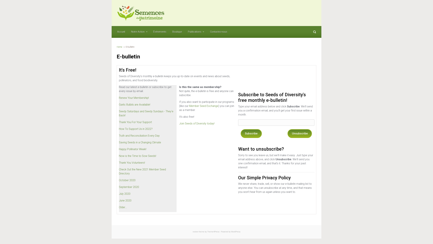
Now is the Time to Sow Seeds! (137, 156)
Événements (159, 31)
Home (119, 47)
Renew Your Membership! (134, 97)
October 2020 (127, 180)
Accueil (121, 31)
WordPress (235, 232)
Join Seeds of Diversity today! (196, 123)
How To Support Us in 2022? (136, 129)
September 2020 (129, 187)
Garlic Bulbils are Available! (134, 104)
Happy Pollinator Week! (132, 149)
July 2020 (124, 193)
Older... (123, 207)
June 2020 (125, 200)
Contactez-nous (218, 31)
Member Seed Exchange (203, 106)
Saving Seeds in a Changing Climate (140, 142)
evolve (195, 232)
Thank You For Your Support (135, 122)
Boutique (177, 31)
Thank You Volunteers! (132, 162)
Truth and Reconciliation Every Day (139, 135)
